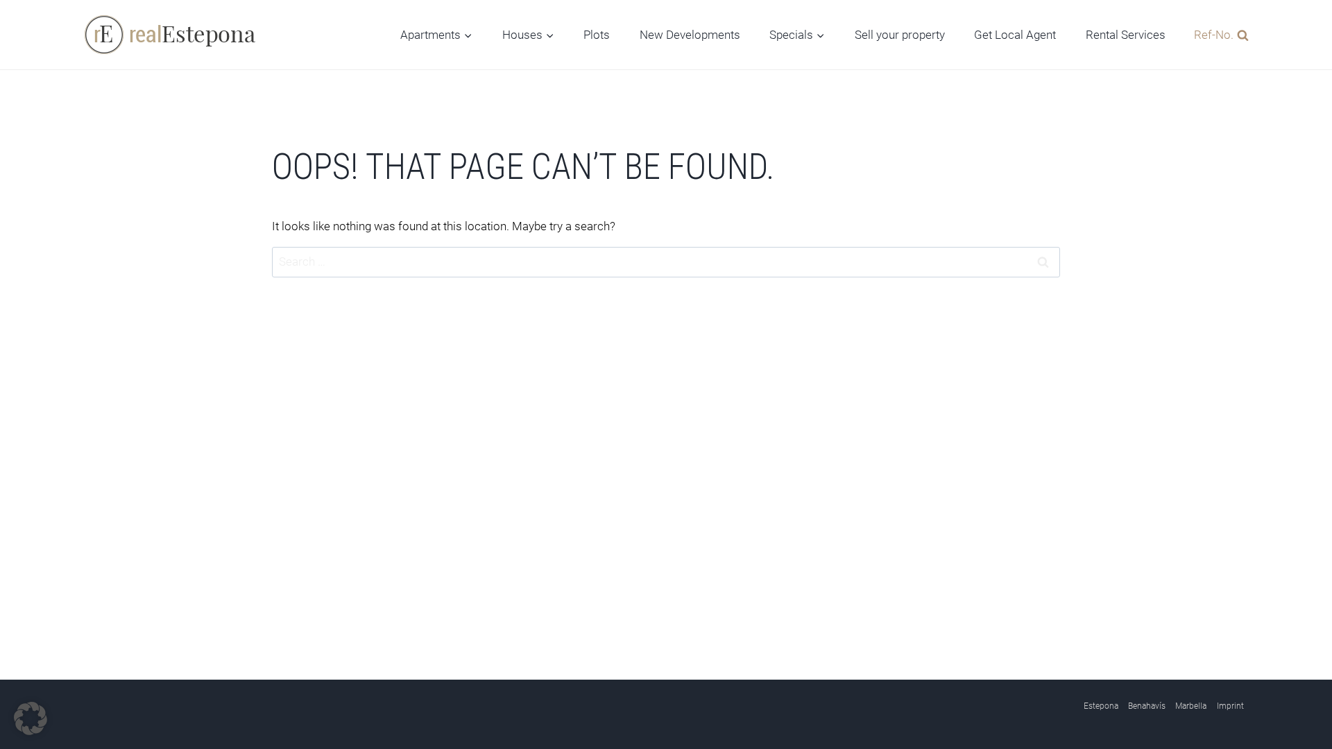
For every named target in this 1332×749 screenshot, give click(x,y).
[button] (30, 718)
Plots (596, 35)
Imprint (1230, 706)
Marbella (1190, 706)
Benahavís (1147, 706)
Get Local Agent (1015, 35)
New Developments (690, 35)
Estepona (1101, 706)
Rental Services (1126, 35)
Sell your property (900, 35)
